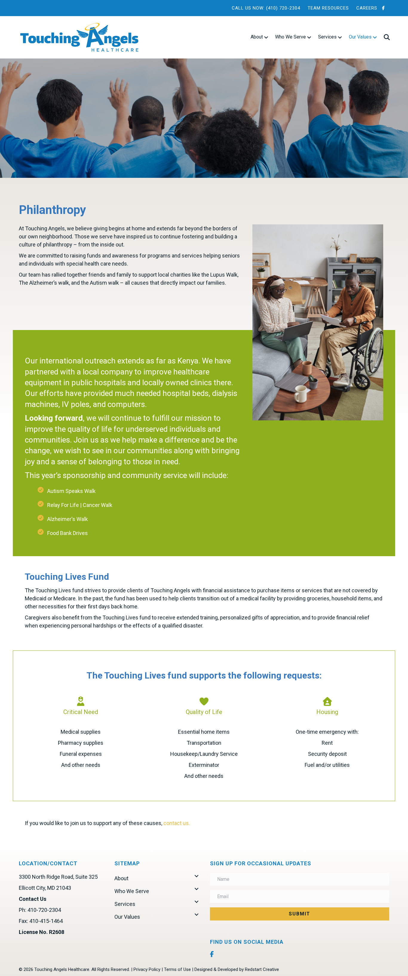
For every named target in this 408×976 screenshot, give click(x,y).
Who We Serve (290, 37)
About (257, 37)
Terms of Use (177, 969)
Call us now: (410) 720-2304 (266, 8)
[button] (196, 876)
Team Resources (328, 8)
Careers (366, 8)
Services (327, 37)
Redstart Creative (262, 969)
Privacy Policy (147, 969)
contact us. (176, 823)
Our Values (360, 37)
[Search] (384, 37)
